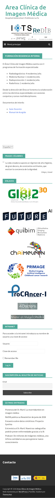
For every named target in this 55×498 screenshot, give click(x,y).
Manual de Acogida (17, 112)
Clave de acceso (10, 351)
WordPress (23, 491)
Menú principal (14, 44)
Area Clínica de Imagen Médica (26, 10)
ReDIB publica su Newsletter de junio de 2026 (25, 417)
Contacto (9, 462)
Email (5, 382)
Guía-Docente (15, 109)
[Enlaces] (27, 194)
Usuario (6, 343)
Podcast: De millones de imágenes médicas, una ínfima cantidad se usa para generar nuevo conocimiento (26, 439)
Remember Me (11, 358)
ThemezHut (7, 494)
